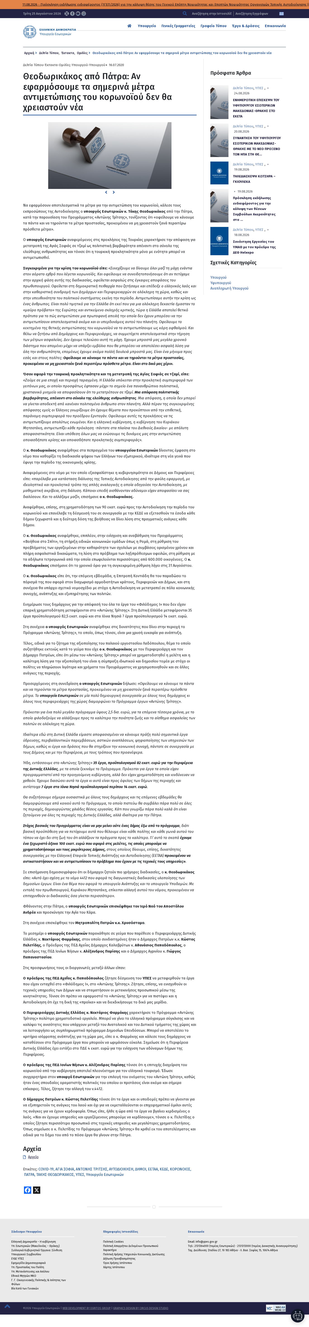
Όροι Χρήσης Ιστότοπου (117, 1263)
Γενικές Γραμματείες (178, 26)
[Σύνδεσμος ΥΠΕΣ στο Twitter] (66, 13)
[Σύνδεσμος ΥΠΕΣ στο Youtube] (78, 13)
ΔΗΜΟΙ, (141, 1169)
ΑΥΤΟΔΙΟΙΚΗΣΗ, (121, 1169)
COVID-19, (46, 1169)
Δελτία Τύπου (49, 53)
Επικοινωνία (275, 26)
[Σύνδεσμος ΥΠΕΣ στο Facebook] (72, 13)
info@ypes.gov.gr (206, 1241)
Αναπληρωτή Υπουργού (229, 288)
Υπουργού (80, 65)
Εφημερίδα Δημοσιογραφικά (28, 1263)
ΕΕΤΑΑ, (153, 1169)
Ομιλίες (82, 53)
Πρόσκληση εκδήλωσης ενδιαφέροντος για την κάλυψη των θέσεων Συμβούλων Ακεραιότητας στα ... (254, 209)
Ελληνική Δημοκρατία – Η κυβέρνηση (33, 1241)
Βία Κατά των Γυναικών (25, 1288)
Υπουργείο (147, 26)
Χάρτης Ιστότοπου (114, 1267)
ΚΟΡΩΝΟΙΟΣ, (180, 1169)
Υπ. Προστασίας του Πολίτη (27, 1267)
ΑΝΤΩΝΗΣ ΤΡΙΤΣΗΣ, (92, 1169)
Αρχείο (33, 1157)
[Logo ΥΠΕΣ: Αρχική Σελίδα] (61, 31)
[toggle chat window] (297, 1315)
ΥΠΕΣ (259, 88)
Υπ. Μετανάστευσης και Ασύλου (30, 1271)
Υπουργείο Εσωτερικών (105, 1174)
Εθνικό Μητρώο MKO (23, 1275)
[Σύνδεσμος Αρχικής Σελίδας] (130, 26)
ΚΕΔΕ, (164, 1169)
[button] (106, 192)
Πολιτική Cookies (113, 1241)
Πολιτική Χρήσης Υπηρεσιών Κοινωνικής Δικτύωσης (134, 1254)
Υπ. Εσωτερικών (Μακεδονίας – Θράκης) (35, 1246)
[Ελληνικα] (281, 13)
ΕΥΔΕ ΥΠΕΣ (17, 1258)
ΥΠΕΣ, (80, 1174)
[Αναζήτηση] (185, 13)
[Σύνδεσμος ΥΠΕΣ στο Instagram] (83, 13)
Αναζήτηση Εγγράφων (251, 14)
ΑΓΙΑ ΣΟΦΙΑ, (65, 1169)
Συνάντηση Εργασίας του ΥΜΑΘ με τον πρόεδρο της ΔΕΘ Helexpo (254, 247)
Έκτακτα (67, 53)
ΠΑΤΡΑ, (29, 1174)
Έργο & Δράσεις (245, 26)
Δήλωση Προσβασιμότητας (119, 1258)
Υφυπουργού (220, 283)
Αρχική (29, 53)
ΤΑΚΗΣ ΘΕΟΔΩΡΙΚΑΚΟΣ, (55, 1174)
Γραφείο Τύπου (213, 26)
